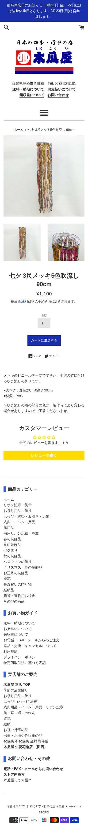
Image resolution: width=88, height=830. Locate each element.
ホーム (9, 499)
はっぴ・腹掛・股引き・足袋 (26, 516)
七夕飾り (11, 550)
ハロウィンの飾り (18, 562)
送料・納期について (19, 623)
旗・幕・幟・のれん (19, 713)
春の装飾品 (12, 539)
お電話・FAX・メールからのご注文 (31, 640)
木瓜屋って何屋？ (18, 780)
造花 (7, 579)
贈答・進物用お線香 (19, 596)
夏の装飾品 (12, 545)
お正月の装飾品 (16, 573)
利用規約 (11, 651)
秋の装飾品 (12, 556)
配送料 (23, 301)
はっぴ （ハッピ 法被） (22, 701)
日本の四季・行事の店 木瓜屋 (45, 806)
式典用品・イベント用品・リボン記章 (33, 707)
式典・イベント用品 (19, 522)
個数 (44, 315)
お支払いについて (18, 629)
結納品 (9, 590)
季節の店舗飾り (16, 690)
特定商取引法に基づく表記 (25, 663)
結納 (7, 724)
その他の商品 (14, 601)
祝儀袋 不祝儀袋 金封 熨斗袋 (26, 741)
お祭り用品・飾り (18, 511)
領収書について (16, 634)
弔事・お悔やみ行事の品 (23, 735)
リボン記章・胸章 (18, 505)
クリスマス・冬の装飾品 (23, 567)
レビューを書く (44, 455)
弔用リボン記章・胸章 (21, 533)
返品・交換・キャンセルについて (30, 646)
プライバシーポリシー (21, 657)
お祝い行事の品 (16, 730)
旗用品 (9, 528)
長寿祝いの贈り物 (18, 584)
